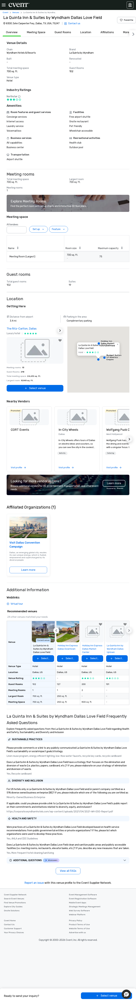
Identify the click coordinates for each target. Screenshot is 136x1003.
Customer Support (13, 928)
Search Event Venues (14, 898)
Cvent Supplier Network (15, 894)
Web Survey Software (79, 910)
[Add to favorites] (60, 340)
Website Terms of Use (79, 928)
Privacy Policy (75, 920)
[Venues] (130, 4)
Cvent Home (10, 920)
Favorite (128, 20)
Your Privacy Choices (14, 932)
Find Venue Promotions (15, 902)
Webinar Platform (77, 914)
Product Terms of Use (79, 924)
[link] (29, 417)
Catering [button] (110, 453)
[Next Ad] (60, 330)
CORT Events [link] (20, 430)
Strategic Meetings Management (84, 906)
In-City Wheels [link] (68, 430)
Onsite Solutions (12, 910)
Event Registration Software (82, 898)
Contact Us (9, 924)
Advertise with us (77, 932)
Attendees (12, 224)
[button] (23, 229)
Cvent (5, 12)
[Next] (132, 33)
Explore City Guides (13, 906)
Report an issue (34, 882)
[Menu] (3, 5)
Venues (15, 12)
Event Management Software (83, 894)
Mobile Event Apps (77, 902)
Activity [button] (62, 453)
